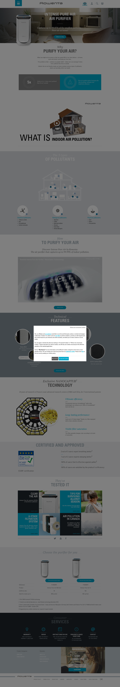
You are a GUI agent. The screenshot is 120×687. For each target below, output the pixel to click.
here (83, 351)
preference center (70, 351)
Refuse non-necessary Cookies (77, 327)
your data (57, 335)
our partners (48, 334)
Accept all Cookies (63, 358)
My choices (55, 358)
